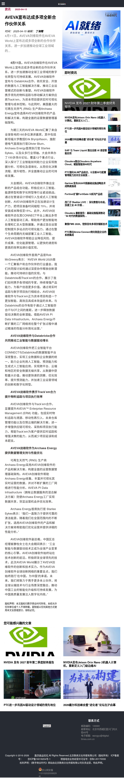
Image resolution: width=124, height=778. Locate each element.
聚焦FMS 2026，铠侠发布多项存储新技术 (86, 224)
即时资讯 (71, 72)
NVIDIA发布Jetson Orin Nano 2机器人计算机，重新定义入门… (85, 119)
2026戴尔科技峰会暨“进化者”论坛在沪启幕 (85, 141)
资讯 (8, 9)
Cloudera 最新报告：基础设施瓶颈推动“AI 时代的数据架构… (85, 214)
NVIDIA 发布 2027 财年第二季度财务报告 (90, 105)
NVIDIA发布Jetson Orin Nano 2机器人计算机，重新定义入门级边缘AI (89, 663)
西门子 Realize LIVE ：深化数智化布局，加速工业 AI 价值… (86, 203)
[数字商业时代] (62, 3)
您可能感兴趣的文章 (17, 623)
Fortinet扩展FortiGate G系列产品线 (83, 194)
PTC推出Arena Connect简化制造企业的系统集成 (85, 233)
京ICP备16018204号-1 (39, 759)
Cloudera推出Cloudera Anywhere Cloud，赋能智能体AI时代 (83, 163)
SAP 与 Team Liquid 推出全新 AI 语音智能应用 (86, 152)
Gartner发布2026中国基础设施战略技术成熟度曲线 (85, 185)
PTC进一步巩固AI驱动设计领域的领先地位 (85, 130)
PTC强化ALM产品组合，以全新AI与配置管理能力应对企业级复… (85, 173)
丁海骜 (39, 31)
